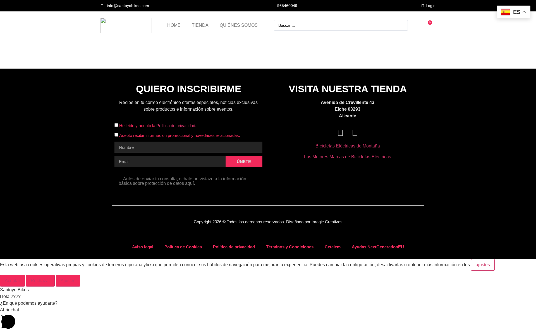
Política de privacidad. (176, 125)
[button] (188, 181)
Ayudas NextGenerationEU (378, 246)
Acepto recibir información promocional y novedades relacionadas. (179, 135)
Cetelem (333, 246)
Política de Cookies (183, 246)
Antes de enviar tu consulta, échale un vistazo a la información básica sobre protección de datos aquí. (182, 181)
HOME (174, 25)
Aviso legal (142, 246)
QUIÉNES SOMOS (239, 25)
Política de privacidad (234, 246)
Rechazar (40, 280)
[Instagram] (355, 133)
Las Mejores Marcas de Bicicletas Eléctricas (347, 156)
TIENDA (200, 25)
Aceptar (12, 280)
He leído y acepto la (157, 125)
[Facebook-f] (340, 133)
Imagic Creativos (327, 221)
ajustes (483, 264)
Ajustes (68, 280)
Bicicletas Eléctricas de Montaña (347, 146)
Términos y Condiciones (290, 246)
